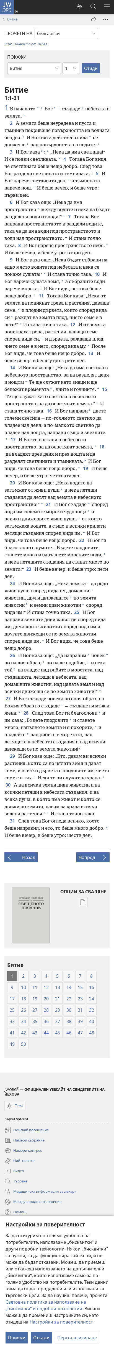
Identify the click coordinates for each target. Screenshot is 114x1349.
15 (105, 389)
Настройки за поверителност (61, 1322)
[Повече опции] (106, 19)
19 (86, 468)
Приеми (16, 1338)
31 (13, 821)
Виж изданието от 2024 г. (26, 43)
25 (77, 612)
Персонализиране (77, 1338)
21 (49, 504)
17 (14, 439)
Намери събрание (24, 1141)
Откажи (41, 1338)
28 (27, 713)
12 (73, 324)
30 (9, 785)
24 (13, 583)
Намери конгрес (23, 1151)
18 (102, 447)
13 (91, 353)
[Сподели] (94, 19)
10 (98, 274)
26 (13, 655)
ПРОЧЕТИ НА (18, 33)
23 (29, 569)
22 (82, 540)
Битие (12, 19)
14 (13, 367)
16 (50, 411)
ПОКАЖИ (17, 57)
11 (42, 296)
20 (13, 483)
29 (13, 756)
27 (9, 698)
